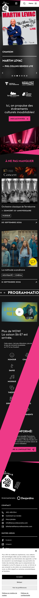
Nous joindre (11, 519)
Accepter (19, 577)
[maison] (27, 94)
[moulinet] (28, 83)
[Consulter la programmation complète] (19, 293)
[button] (36, 551)
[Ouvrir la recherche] (24, 3)
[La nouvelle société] (6, 7)
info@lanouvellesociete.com (17, 523)
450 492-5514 (11, 512)
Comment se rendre (13, 516)
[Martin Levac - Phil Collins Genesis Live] (19, 28)
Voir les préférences (19, 587)
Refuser (19, 582)
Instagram (9, 544)
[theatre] (12, 83)
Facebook (9, 540)
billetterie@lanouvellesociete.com (19, 526)
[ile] (13, 94)
